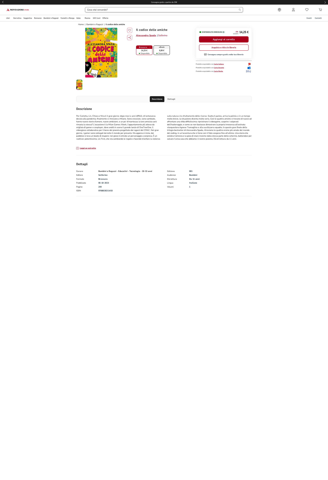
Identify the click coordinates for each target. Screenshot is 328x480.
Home (81, 24)
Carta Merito (218, 71)
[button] (129, 37)
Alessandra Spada (146, 35)
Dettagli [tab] (171, 99)
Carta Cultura (219, 64)
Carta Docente (219, 68)
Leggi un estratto (88, 148)
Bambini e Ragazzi (95, 24)
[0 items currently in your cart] (320, 9)
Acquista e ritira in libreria (224, 47)
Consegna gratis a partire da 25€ (164, 2)
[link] (279, 10)
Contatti (318, 18)
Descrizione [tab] (157, 99)
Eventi (309, 18)
